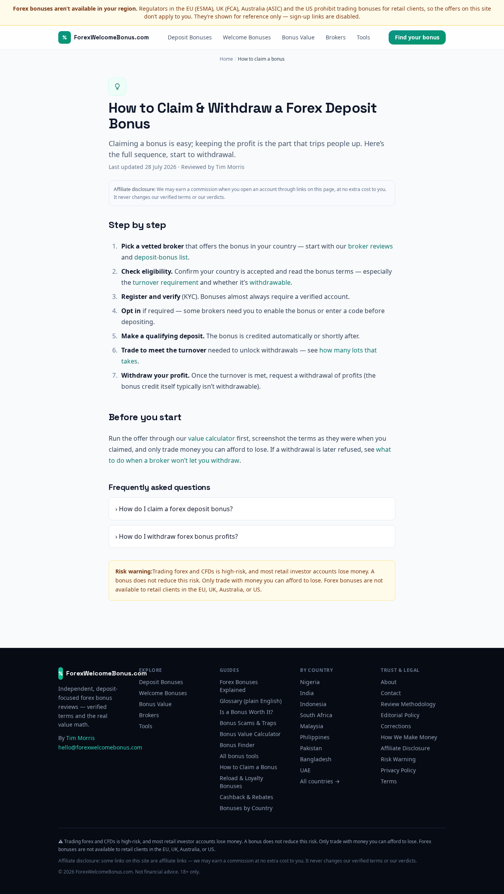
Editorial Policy (400, 715)
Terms (389, 781)
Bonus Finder (237, 745)
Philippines (315, 737)
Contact (391, 693)
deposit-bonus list (161, 257)
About (389, 682)
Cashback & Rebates (246, 797)
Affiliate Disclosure (405, 748)
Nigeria (310, 682)
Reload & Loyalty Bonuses (241, 782)
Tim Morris (80, 738)
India (307, 693)
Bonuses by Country (246, 808)
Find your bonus (417, 37)
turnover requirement (165, 282)
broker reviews (370, 246)
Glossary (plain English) (251, 701)
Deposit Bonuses (190, 37)
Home (226, 59)
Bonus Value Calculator (250, 734)
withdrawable (270, 282)
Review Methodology (408, 704)
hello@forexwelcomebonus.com (100, 747)
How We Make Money (409, 737)
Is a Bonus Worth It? (246, 712)
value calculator (211, 438)
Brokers (336, 37)
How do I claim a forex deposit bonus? (174, 508)
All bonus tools (239, 756)
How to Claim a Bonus (248, 767)
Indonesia (313, 704)
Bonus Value (298, 37)
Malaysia (311, 726)
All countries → (320, 781)
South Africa (316, 715)
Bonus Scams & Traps (248, 723)
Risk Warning (398, 759)
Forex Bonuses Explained (239, 686)
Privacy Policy (398, 770)
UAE (305, 770)
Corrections (396, 726)
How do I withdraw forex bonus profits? (176, 536)
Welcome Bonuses (247, 37)
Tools (363, 37)
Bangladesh (316, 759)
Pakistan (311, 748)
